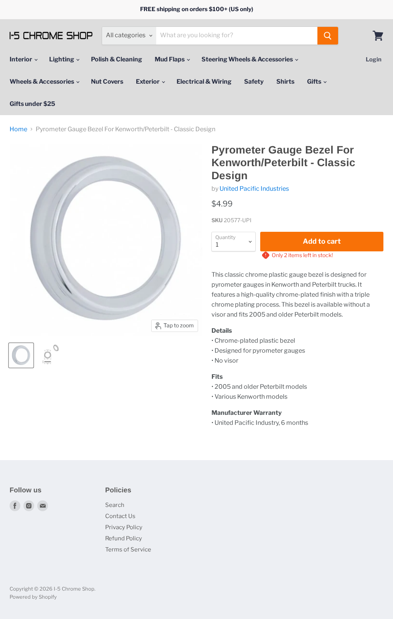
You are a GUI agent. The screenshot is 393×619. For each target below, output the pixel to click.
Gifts (314, 81)
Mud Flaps (170, 59)
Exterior (148, 81)
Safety (254, 81)
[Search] (327, 36)
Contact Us (120, 516)
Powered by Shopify (33, 597)
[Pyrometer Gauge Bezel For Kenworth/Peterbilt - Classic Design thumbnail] (21, 355)
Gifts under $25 (32, 103)
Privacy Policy (123, 527)
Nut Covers (107, 81)
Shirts (285, 81)
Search (114, 505)
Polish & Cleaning (116, 59)
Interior (21, 59)
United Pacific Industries (254, 188)
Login (373, 59)
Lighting (62, 59)
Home (18, 129)
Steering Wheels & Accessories (247, 59)
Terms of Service (128, 549)
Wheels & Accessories (42, 81)
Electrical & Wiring (204, 81)
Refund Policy (123, 538)
